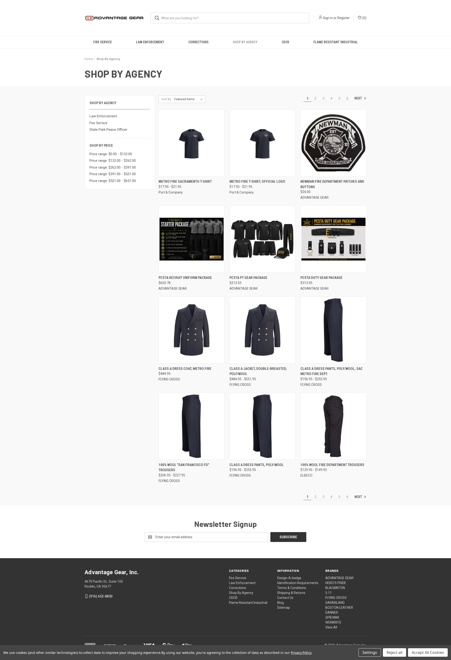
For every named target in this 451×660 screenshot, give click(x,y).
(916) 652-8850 (101, 596)
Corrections (198, 42)
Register (343, 18)
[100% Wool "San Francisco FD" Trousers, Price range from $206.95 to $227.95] (191, 426)
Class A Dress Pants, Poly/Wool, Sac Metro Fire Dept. (331, 371)
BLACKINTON (335, 588)
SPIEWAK (332, 617)
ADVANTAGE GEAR (339, 578)
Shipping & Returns (291, 593)
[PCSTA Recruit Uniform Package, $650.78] (191, 239)
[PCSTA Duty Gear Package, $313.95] (333, 239)
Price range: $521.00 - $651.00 (112, 181)
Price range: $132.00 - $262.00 (112, 160)
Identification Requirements (297, 583)
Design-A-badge (289, 578)
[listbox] (189, 99)
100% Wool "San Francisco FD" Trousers (184, 467)
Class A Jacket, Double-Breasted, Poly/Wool (258, 371)
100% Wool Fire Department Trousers (332, 465)
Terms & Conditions (291, 588)
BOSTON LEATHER (339, 607)
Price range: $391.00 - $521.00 (112, 174)
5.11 (328, 593)
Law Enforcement (150, 42)
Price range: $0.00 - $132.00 (110, 154)
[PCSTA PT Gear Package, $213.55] (262, 239)
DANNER (331, 612)
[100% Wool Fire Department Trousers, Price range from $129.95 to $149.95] (333, 426)
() (364, 18)
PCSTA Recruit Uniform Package (185, 278)
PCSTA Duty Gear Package (321, 278)
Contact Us (285, 598)
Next (358, 98)
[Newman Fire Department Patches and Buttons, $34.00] (333, 143)
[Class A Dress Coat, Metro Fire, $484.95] (191, 330)
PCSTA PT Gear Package (248, 278)
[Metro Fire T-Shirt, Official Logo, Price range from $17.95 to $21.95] (262, 143)
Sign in (328, 18)
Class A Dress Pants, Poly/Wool (256, 465)
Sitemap (283, 607)
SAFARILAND (335, 603)
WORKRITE (333, 622)
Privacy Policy (301, 652)
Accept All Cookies (428, 652)
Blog (280, 603)
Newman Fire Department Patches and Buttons (332, 184)
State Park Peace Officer (108, 129)
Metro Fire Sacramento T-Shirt (185, 181)
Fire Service (102, 42)
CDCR (285, 42)
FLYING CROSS (336, 598)
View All (331, 627)
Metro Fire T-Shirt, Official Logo (257, 181)
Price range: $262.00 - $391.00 (112, 167)
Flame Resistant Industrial (335, 42)
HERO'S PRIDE (335, 583)
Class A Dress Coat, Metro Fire (185, 369)
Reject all (394, 652)
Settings (369, 652)
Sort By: (166, 99)
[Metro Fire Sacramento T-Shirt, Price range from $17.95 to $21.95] (191, 143)
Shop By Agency (245, 42)
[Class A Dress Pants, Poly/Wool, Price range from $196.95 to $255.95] (262, 426)
